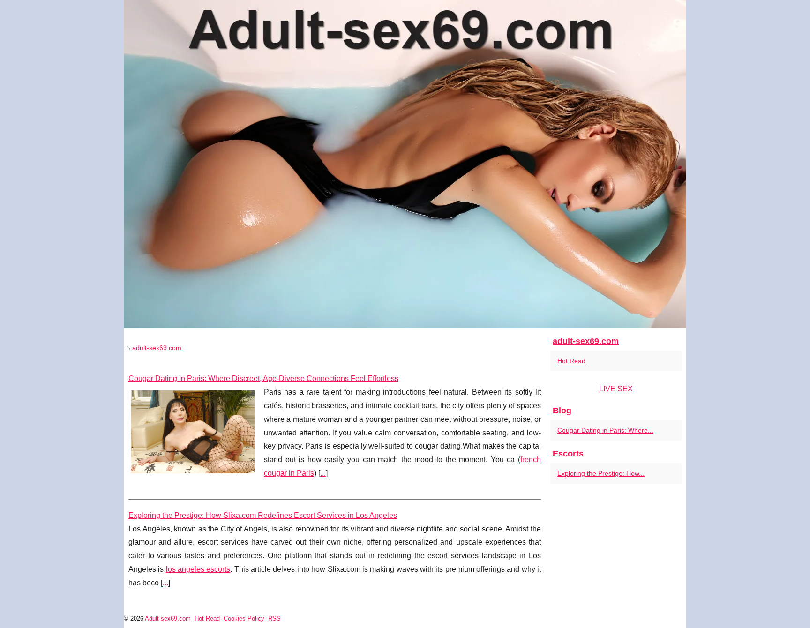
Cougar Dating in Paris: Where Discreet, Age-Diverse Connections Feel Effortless (263, 378)
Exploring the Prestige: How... (601, 473)
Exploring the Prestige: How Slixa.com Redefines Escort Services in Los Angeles (262, 515)
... (323, 473)
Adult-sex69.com (168, 618)
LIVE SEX (616, 389)
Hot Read (571, 361)
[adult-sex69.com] (405, 164)
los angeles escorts (198, 569)
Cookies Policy (244, 618)
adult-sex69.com (156, 347)
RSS (274, 618)
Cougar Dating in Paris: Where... (605, 430)
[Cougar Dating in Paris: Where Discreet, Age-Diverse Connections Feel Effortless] (193, 430)
